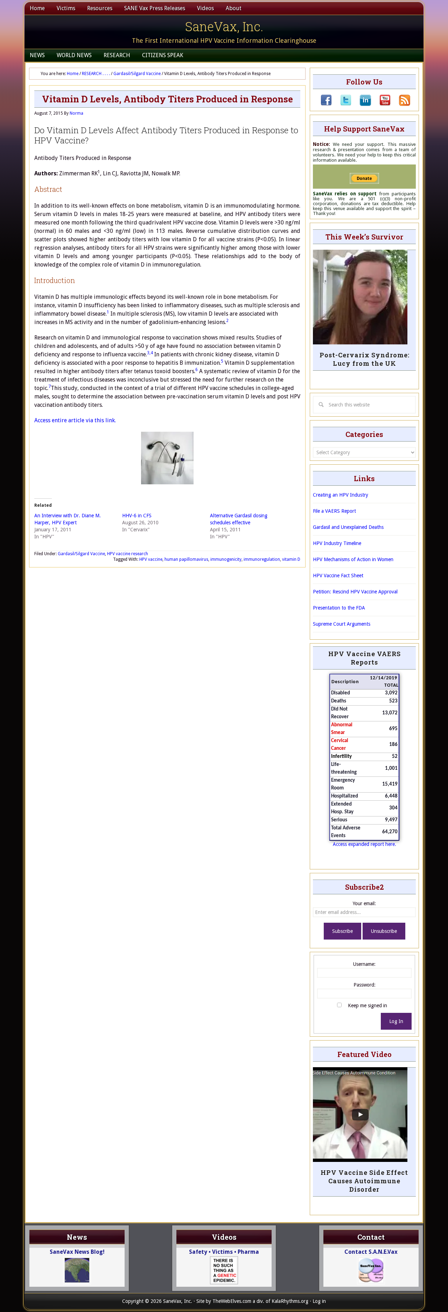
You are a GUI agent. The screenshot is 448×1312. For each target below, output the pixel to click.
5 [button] (222, 361)
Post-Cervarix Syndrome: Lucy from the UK (365, 359)
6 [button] (196, 369)
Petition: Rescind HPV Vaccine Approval (355, 591)
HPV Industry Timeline (337, 543)
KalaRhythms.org (290, 1301)
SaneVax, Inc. (224, 26)
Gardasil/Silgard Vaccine (81, 553)
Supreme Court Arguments (341, 624)
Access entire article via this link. (75, 420)
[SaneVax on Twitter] (341, 104)
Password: (365, 985)
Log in (319, 1301)
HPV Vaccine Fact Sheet (338, 575)
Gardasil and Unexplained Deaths (348, 527)
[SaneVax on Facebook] (326, 104)
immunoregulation (262, 559)
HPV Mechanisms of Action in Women (353, 559)
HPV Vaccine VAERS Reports (364, 658)
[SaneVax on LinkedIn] (361, 104)
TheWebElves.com (231, 1301)
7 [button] (49, 386)
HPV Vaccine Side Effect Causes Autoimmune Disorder (364, 1180)
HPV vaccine (150, 559)
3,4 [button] (150, 352)
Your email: (364, 903)
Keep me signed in (367, 1005)
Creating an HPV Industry (340, 495)
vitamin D (291, 559)
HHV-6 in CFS (137, 515)
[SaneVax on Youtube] (381, 104)
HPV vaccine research (127, 553)
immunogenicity (225, 559)
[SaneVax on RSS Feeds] (400, 104)
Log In (396, 1021)
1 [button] (108, 312)
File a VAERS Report (334, 511)
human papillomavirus (186, 559)
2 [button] (227, 320)
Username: (364, 964)
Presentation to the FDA (339, 608)
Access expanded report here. (364, 844)
